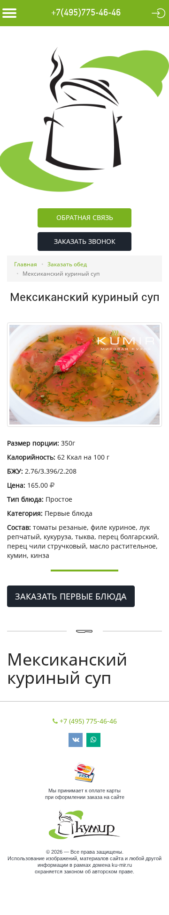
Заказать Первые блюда (71, 596)
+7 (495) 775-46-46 (88, 721)
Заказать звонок (84, 241)
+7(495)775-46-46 (86, 12)
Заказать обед (67, 264)
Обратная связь (84, 217)
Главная (25, 264)
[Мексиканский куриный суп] (84, 374)
